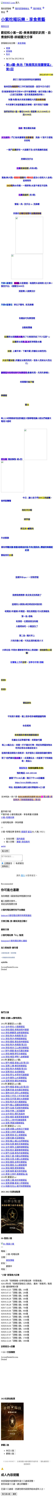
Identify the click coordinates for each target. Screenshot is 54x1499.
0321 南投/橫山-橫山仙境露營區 (15, 1141)
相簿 (8, 48)
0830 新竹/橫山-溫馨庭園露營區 (15, 1105)
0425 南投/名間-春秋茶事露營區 (15, 1144)
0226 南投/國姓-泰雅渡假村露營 (15, 1030)
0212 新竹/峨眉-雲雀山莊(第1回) (15, 1063)
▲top (3, 846)
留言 (30, 832)
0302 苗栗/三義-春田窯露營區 (14, 1066)
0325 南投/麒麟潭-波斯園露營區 (15, 1033)
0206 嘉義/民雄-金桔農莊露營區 (15, 1090)
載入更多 (5, 851)
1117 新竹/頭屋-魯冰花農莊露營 (15, 1051)
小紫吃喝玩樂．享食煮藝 (23, 19)
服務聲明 (27, 1464)
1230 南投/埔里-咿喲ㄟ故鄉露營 (15, 1057)
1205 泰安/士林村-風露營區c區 (14, 1174)
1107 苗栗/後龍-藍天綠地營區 (14, 1171)
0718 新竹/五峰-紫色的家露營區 (15, 1153)
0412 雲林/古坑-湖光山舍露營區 (15, 1093)
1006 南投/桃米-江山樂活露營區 (15, 1048)
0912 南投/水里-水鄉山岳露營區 (15, 1159)
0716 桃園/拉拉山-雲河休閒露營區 (16, 1186)
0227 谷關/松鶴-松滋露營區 (13, 1138)
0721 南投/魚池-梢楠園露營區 (14, 1039)
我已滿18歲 (6, 1494)
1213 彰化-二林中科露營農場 (13, 1120)
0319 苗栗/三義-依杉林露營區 (14, 1180)
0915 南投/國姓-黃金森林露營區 (15, 1042)
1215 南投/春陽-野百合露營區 (14, 1054)
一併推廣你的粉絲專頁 (8, 957)
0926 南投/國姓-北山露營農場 (14, 1165)
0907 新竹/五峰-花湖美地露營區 (15, 1108)
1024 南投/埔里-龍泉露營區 (13, 1168)
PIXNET (12, 1461)
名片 (8, 54)
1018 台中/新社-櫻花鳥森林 (13, 1114)
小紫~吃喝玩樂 (7, 817)
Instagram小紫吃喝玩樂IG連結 (14, 941)
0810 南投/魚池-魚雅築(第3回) (14, 1069)
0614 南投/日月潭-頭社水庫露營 (15, 1099)
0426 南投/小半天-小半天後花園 (15, 1096)
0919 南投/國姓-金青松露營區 (14, 1162)
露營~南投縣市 (23, 842)
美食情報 (22, 43)
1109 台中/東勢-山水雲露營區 (14, 1078)
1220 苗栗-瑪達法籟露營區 (12, 1123)
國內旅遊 (21, 839)
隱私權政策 (45, 1461)
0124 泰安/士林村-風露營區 (13, 1132)
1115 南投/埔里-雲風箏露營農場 (15, 1117)
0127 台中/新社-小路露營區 (13, 1027)
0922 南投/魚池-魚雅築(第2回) (14, 1045)
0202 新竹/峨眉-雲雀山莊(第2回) (15, 1087)
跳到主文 (5, 26)
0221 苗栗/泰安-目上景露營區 (14, 1135)
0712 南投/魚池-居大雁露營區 (14, 1102)
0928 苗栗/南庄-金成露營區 (13, 1072)
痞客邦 (24, 832)
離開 (14, 1494)
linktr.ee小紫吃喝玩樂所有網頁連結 (16, 915)
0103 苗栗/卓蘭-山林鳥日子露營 (15, 1129)
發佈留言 (5, 866)
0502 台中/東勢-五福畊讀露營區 (15, 1147)
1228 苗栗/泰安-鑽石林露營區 (14, 1081)
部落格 (9, 51)
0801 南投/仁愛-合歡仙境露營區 (15, 1156)
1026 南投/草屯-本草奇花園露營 (15, 1075)
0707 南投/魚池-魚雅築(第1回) (14, 1036)
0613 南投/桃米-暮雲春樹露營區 (15, 1150)
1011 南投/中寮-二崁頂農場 (13, 1111)
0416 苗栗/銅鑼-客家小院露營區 (15, 1183)
